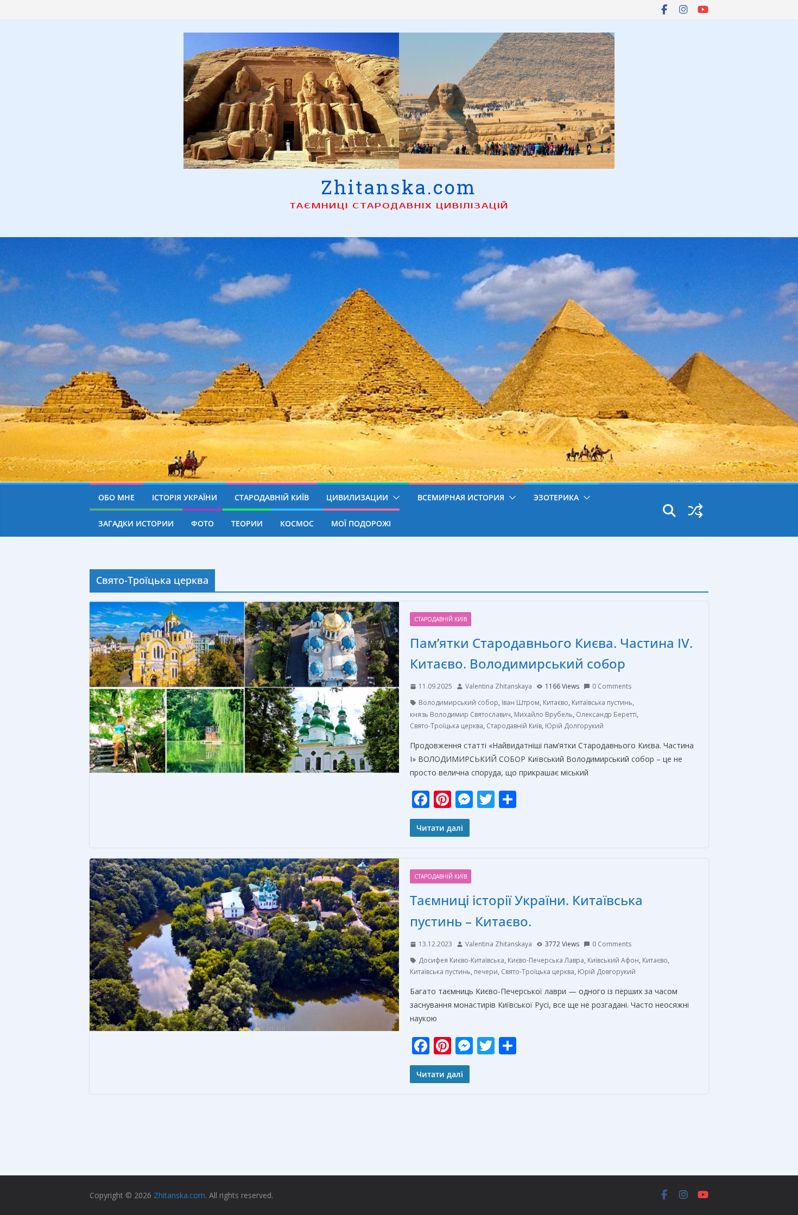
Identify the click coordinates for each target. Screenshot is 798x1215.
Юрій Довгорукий (607, 971)
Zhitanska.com (399, 186)
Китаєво (555, 702)
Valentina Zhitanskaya (498, 686)
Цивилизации (357, 497)
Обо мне (116, 497)
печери (486, 971)
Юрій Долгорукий (574, 725)
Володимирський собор (458, 702)
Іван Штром (521, 702)
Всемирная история (460, 497)
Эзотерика (556, 497)
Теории (247, 523)
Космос (297, 523)
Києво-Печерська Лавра (546, 960)
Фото (202, 523)
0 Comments (611, 686)
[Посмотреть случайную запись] (695, 511)
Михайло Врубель (543, 714)
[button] (394, 497)
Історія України (184, 497)
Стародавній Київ (272, 497)
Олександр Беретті (606, 714)
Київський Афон (613, 960)
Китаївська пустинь (602, 702)
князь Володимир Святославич (460, 714)
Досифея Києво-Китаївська (461, 960)
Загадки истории (136, 523)
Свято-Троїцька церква (446, 725)
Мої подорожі (361, 523)
